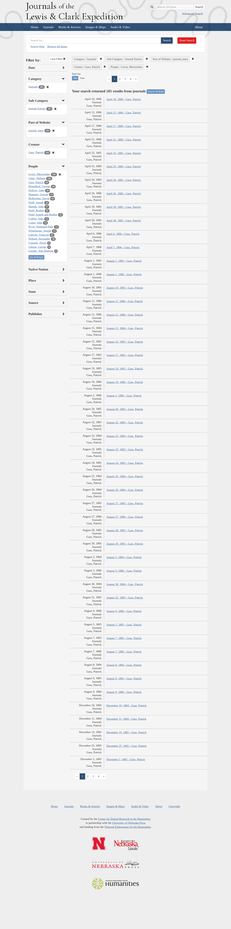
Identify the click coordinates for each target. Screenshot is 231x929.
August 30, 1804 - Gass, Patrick (124, 584)
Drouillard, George (39, 186)
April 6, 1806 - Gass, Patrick (122, 233)
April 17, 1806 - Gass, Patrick (123, 126)
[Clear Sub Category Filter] (55, 108)
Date (82, 78)
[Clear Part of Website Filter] (53, 130)
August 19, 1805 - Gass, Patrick (124, 368)
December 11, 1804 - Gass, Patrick (126, 718)
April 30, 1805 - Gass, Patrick (123, 220)
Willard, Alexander (39, 238)
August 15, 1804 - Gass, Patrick (124, 328)
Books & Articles (69, 27)
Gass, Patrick (36, 152)
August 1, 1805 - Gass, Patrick (124, 260)
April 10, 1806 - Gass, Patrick (123, 99)
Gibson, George (37, 246)
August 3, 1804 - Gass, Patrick (124, 557)
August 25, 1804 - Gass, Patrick (124, 476)
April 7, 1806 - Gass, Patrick (122, 247)
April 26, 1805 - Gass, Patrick (123, 180)
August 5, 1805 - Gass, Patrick (124, 624)
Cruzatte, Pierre (37, 242)
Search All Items (156, 91)
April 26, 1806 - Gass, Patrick (123, 193)
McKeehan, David (38, 198)
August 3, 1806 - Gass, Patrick (124, 570)
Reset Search (186, 40)
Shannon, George (38, 194)
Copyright (174, 806)
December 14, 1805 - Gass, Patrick (126, 732)
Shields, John (36, 206)
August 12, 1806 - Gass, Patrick (124, 314)
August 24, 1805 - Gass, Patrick (124, 463)
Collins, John (36, 218)
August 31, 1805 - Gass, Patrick (124, 597)
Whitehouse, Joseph (39, 230)
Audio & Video (120, 27)
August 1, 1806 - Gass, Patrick (124, 274)
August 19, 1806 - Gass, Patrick (124, 382)
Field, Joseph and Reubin (42, 214)
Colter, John (35, 222)
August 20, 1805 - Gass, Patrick (124, 409)
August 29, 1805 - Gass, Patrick (124, 543)
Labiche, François (38, 234)
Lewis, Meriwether (39, 174)
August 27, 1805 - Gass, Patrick (124, 503)
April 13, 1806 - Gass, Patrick (123, 112)
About (199, 27)
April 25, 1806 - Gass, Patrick (123, 166)
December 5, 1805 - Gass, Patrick (125, 759)
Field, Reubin (36, 210)
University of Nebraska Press (129, 822)
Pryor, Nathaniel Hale (40, 226)
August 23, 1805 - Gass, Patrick (124, 449)
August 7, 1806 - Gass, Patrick (124, 651)
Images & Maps (95, 27)
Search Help (37, 46)
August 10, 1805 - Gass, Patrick (124, 287)
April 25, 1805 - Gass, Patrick (123, 153)
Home (34, 27)
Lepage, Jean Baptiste (40, 250)
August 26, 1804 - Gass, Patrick (124, 489)
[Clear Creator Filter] (53, 152)
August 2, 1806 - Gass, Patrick (124, 395)
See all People (36, 257)
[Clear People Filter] (60, 174)
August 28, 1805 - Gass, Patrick (124, 530)
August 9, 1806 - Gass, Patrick (124, 692)
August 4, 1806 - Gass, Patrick (124, 611)
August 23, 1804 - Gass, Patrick (124, 436)
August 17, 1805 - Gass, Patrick (124, 355)
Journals (48, 27)
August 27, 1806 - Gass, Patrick (124, 516)
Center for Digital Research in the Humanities (124, 818)
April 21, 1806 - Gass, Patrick (123, 139)
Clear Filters (56, 59)
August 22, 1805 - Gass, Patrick (124, 422)
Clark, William (36, 178)
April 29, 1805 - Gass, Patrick (123, 207)
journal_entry (36, 130)
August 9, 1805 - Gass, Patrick (124, 678)
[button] (101, 59)
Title (75, 78)
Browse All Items (57, 46)
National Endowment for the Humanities (127, 826)
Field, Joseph (36, 202)
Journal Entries (37, 108)
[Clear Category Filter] (47, 87)
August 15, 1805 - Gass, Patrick (124, 341)
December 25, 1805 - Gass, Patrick (126, 745)
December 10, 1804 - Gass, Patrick (126, 705)
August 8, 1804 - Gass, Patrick (124, 665)
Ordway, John (36, 190)
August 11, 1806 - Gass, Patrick (124, 301)
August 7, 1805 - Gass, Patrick (124, 638)
